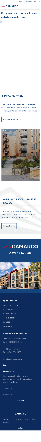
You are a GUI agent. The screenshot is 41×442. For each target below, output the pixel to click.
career (29, 1)
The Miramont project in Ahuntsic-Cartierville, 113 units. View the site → (21, 132)
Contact (20, 1)
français (37, 1)
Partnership (9, 314)
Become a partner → (12, 119)
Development (10, 310)
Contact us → (9, 226)
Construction (10, 306)
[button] (36, 6)
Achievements (10, 318)
